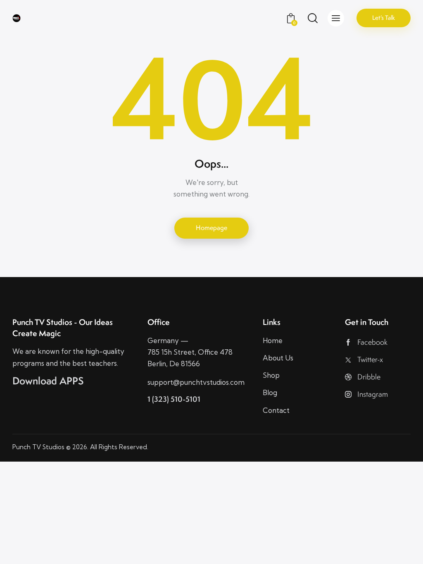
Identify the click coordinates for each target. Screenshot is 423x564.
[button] (336, 18)
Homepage (211, 227)
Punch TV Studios (38, 447)
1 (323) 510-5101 (173, 399)
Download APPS (48, 381)
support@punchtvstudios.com (196, 382)
